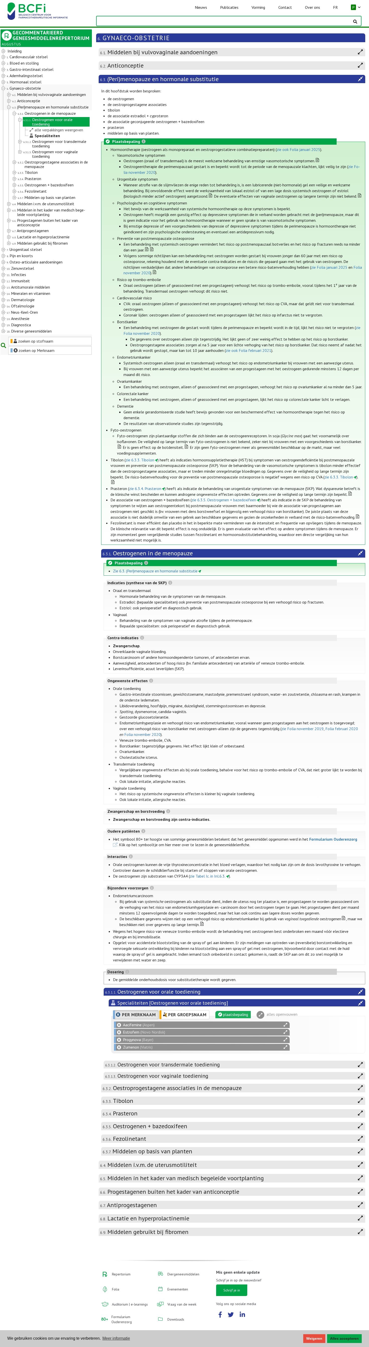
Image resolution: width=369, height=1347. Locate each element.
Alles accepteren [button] (344, 1338)
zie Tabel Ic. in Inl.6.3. (207, 876)
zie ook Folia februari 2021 (248, 350)
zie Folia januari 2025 (329, 267)
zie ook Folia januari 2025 (298, 149)
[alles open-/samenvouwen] (285, 1025)
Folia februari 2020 (341, 728)
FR (335, 7)
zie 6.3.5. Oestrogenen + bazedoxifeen (224, 499)
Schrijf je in (231, 1290)
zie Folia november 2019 (302, 728)
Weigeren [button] (314, 1338)
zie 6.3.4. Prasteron (145, 488)
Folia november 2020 (142, 734)
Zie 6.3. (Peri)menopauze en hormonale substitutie (155, 570)
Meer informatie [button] (116, 1338)
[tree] (42, 191)
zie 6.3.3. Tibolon (140, 459)
